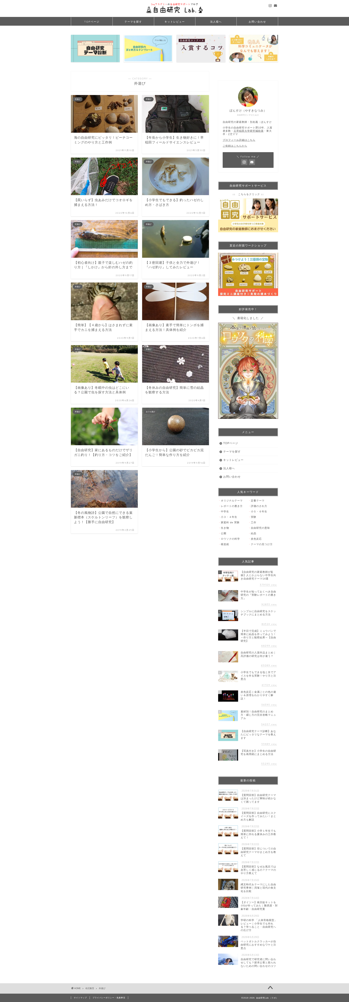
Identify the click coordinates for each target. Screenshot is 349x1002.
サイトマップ (80, 998)
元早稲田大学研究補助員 (249, 131)
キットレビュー (175, 21)
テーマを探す (133, 21)
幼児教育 (89, 988)
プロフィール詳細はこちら (239, 140)
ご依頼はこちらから (235, 146)
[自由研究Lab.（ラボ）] (174, 14)
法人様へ (216, 21)
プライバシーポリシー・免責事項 (109, 998)
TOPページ (91, 21)
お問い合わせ (257, 21)
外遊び (102, 988)
